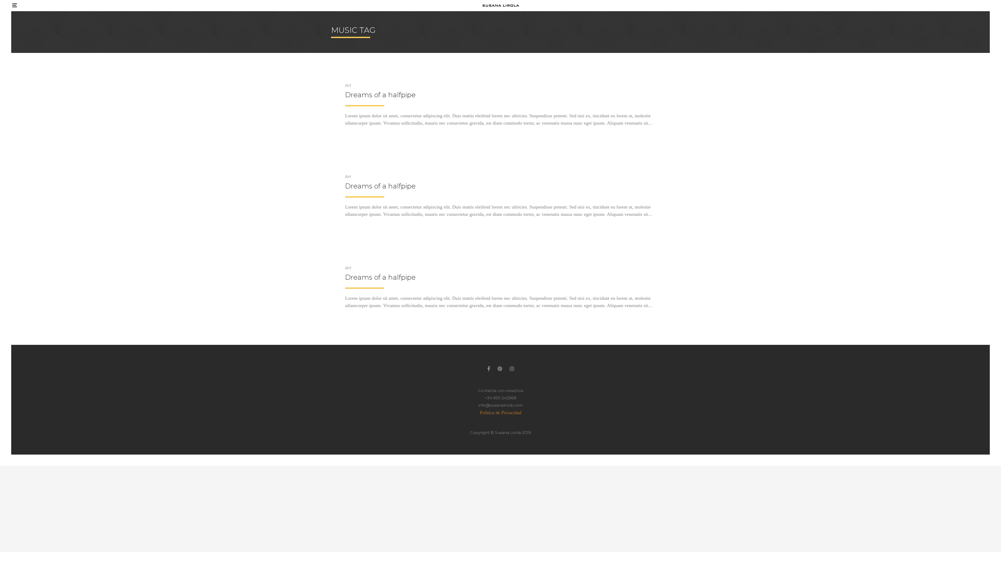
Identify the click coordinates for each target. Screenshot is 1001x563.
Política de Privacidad (500, 412)
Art (348, 85)
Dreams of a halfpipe (380, 95)
